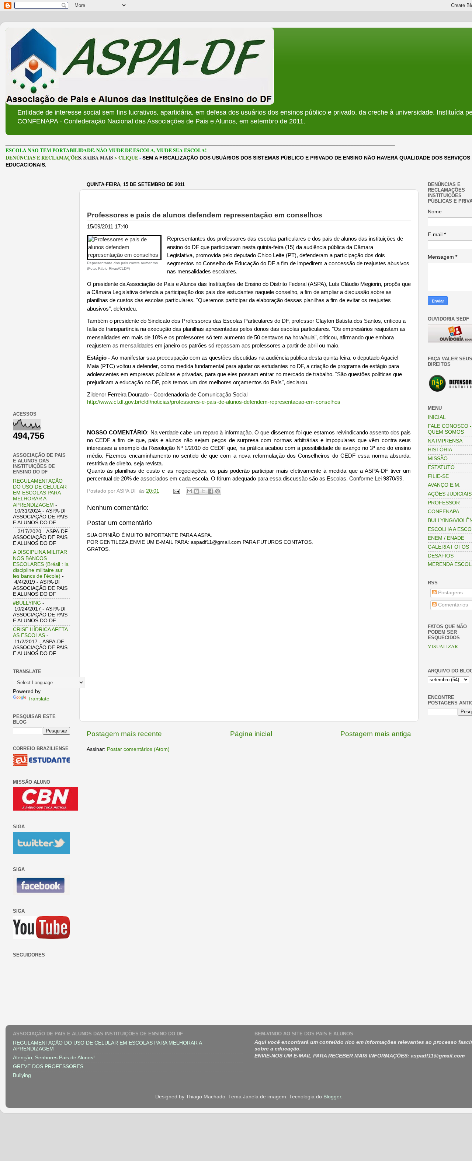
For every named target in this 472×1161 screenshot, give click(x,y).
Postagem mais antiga (375, 734)
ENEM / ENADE (446, 538)
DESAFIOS (441, 556)
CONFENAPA (443, 511)
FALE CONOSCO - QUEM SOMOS (450, 429)
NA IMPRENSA (445, 441)
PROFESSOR (444, 503)
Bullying (22, 1075)
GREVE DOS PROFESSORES (48, 1066)
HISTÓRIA (440, 449)
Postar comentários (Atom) (138, 749)
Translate (38, 699)
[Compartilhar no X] (203, 491)
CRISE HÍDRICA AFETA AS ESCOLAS (40, 632)
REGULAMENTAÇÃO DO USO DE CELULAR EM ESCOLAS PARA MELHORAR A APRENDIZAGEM (40, 493)
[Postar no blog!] (196, 491)
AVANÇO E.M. (444, 485)
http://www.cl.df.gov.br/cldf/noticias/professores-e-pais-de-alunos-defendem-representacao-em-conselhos (213, 402)
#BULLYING (27, 603)
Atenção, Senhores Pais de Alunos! (54, 1057)
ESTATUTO (441, 467)
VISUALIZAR (443, 646)
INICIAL (437, 417)
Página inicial (251, 734)
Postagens (450, 592)
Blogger (332, 1096)
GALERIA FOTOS (448, 547)
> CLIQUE (126, 157)
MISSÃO (438, 458)
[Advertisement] (41, 289)
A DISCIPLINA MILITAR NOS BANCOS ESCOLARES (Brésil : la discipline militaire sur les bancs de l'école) (41, 564)
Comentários (452, 605)
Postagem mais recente (124, 734)
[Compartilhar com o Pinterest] (217, 491)
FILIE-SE (438, 476)
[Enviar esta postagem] (176, 491)
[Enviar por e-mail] (189, 491)
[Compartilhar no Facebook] (210, 491)
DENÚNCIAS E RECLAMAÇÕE (42, 157)
